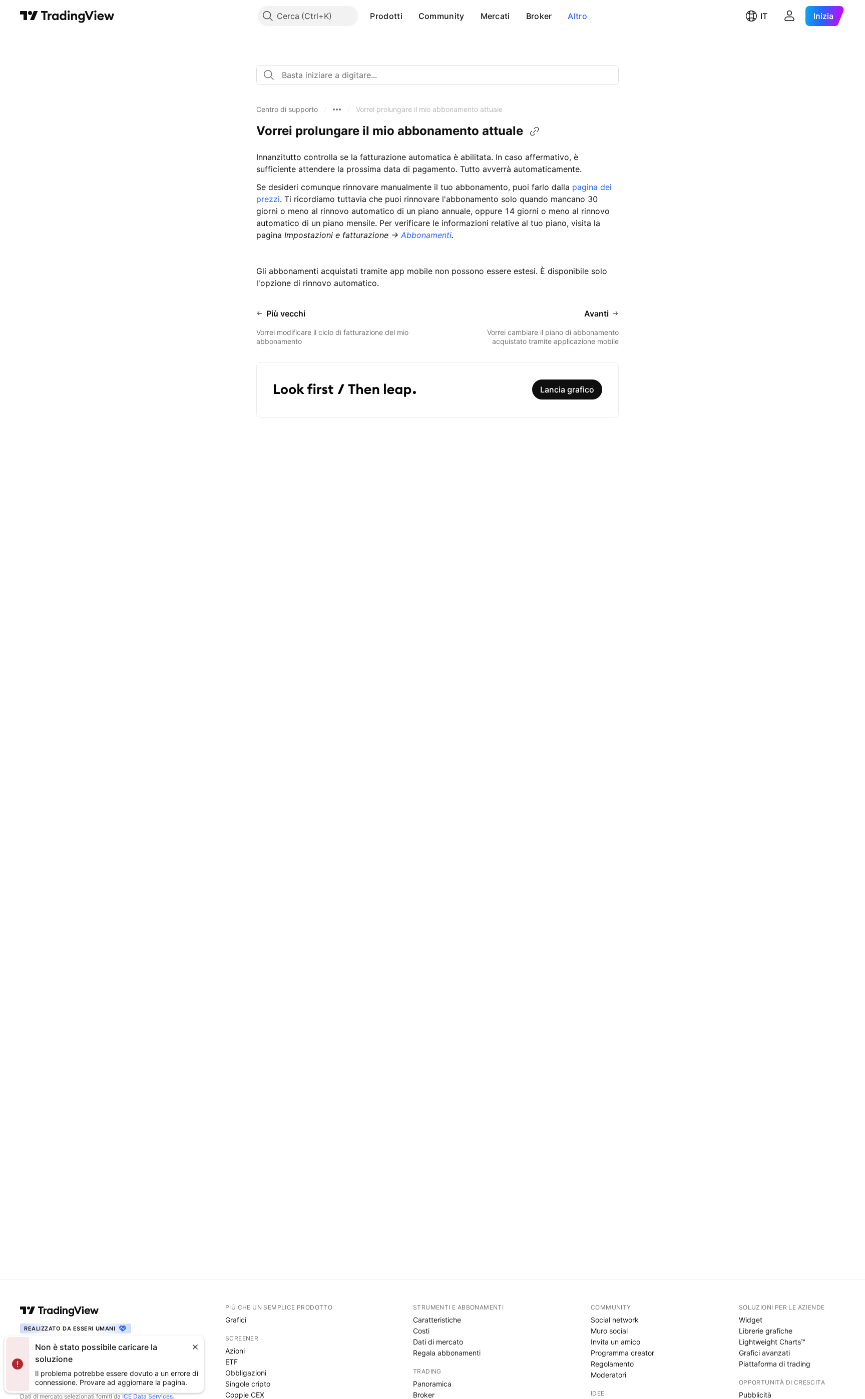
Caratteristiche (437, 1320)
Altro (577, 16)
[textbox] (441, 75)
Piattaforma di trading (774, 1364)
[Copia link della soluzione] (534, 131)
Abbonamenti (426, 235)
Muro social (609, 1330)
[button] (409, 16)
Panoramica (432, 1384)
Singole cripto (247, 1384)
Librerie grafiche (765, 1330)
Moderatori (608, 1374)
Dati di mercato (438, 1342)
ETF (231, 1362)
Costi (421, 1330)
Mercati (495, 16)
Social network (615, 1320)
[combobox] (437, 75)
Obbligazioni (245, 1372)
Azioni (235, 1350)
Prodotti (386, 16)
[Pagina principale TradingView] (67, 16)
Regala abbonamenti (447, 1352)
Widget (750, 1320)
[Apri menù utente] (789, 16)
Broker (539, 16)
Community (441, 16)
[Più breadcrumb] (336, 109)
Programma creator (622, 1352)
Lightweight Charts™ (772, 1342)
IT (763, 16)
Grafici (235, 1320)
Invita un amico (615, 1342)
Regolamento (612, 1364)
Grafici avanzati (764, 1352)
